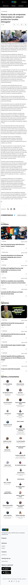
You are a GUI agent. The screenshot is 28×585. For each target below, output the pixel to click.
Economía (21, 5)
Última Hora (5, 5)
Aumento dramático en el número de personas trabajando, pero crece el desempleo (12, 257)
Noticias (13, 5)
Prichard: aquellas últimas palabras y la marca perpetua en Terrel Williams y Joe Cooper (13, 357)
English (3, 548)
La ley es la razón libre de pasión (10, 369)
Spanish (3, 546)
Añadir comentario (21, 215)
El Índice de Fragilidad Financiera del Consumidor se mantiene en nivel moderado (12, 269)
